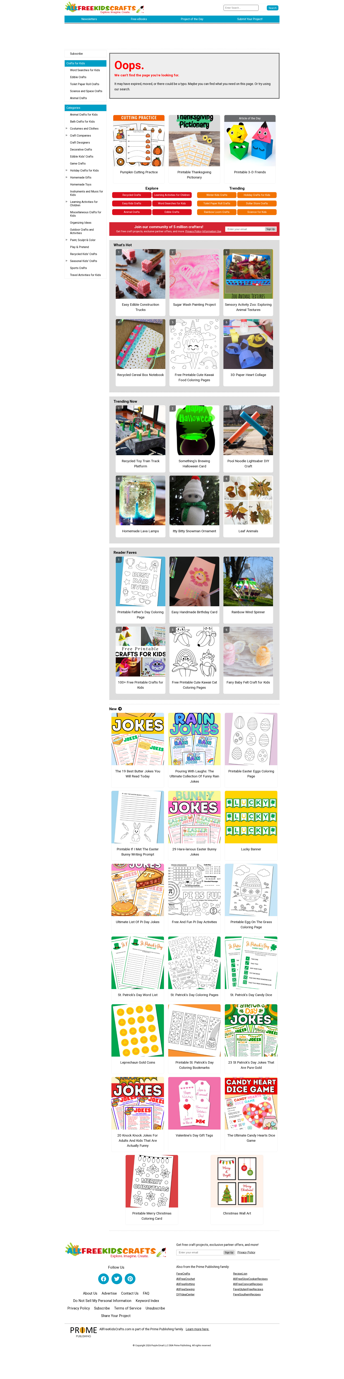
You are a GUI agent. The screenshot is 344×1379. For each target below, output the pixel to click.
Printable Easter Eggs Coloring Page (251, 773)
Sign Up (270, 229)
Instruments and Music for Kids (86, 193)
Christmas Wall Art (237, 1213)
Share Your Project (116, 1316)
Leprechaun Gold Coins (137, 1062)
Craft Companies (80, 135)
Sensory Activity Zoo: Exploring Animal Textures (248, 307)
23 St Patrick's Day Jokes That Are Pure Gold (251, 1065)
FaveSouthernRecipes (247, 1294)
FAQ (146, 1293)
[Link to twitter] (116, 1278)
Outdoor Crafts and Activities (82, 231)
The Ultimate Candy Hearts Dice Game (251, 1138)
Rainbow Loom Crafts (217, 212)
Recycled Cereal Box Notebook (140, 375)
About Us (90, 1293)
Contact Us (129, 1293)
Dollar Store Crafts (257, 203)
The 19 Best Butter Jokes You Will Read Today (137, 773)
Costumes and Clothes (84, 128)
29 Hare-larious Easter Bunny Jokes (194, 851)
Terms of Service (127, 1308)
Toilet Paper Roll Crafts (84, 84)
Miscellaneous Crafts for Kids (85, 214)
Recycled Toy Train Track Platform (140, 463)
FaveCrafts (183, 1273)
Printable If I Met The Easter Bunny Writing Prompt (138, 851)
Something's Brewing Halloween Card (194, 463)
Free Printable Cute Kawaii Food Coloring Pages (194, 377)
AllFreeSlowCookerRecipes (250, 1279)
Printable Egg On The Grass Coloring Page (251, 924)
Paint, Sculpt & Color (82, 240)
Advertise (109, 1293)
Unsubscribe (155, 1308)
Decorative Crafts (81, 149)
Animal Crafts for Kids (84, 114)
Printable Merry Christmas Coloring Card (151, 1216)
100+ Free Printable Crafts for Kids (140, 685)
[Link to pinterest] (130, 1278)
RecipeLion (240, 1273)
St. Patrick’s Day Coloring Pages (194, 995)
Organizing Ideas (80, 222)
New (113, 709)
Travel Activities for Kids (85, 275)
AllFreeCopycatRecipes (248, 1284)
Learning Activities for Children (84, 203)
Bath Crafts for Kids (82, 121)
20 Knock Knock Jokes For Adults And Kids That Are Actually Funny (137, 1140)
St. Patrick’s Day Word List (137, 995)
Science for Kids (257, 212)
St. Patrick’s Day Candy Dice (251, 995)
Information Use (211, 231)
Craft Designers (80, 142)
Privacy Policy (193, 231)
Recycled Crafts (132, 195)
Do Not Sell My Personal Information (102, 1301)
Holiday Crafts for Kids (84, 170)
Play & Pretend (79, 247)
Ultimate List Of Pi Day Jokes (137, 922)
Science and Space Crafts (86, 91)
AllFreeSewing (185, 1289)
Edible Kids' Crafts (81, 156)
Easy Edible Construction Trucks (140, 307)
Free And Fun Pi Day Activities (194, 922)
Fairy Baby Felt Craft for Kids (248, 682)
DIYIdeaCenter (185, 1294)
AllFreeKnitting (185, 1284)
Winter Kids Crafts (216, 195)
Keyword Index (147, 1301)
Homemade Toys (80, 184)
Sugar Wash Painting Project (194, 305)
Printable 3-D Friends (250, 172)
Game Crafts (78, 163)
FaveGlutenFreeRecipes (248, 1289)
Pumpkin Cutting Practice (139, 172)
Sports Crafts (78, 268)
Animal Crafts (78, 98)
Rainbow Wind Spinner (248, 612)
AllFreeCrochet (185, 1279)
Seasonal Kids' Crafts (83, 261)
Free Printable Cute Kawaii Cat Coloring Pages (194, 685)
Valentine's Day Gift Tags (194, 1135)
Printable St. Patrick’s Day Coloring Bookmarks (194, 1065)
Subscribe (76, 53)
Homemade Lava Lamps (140, 531)
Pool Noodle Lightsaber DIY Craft (248, 463)
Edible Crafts (78, 77)
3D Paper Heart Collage (248, 375)
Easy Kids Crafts (131, 203)
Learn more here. (197, 1329)
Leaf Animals (248, 531)
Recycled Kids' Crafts (83, 254)
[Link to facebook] (103, 1278)
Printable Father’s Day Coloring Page (140, 614)
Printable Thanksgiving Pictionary (194, 174)
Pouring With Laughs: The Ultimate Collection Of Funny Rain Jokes (194, 776)
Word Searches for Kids (85, 70)
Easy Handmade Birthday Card (194, 612)
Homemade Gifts (80, 177)
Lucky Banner (251, 849)
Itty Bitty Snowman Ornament (194, 531)
